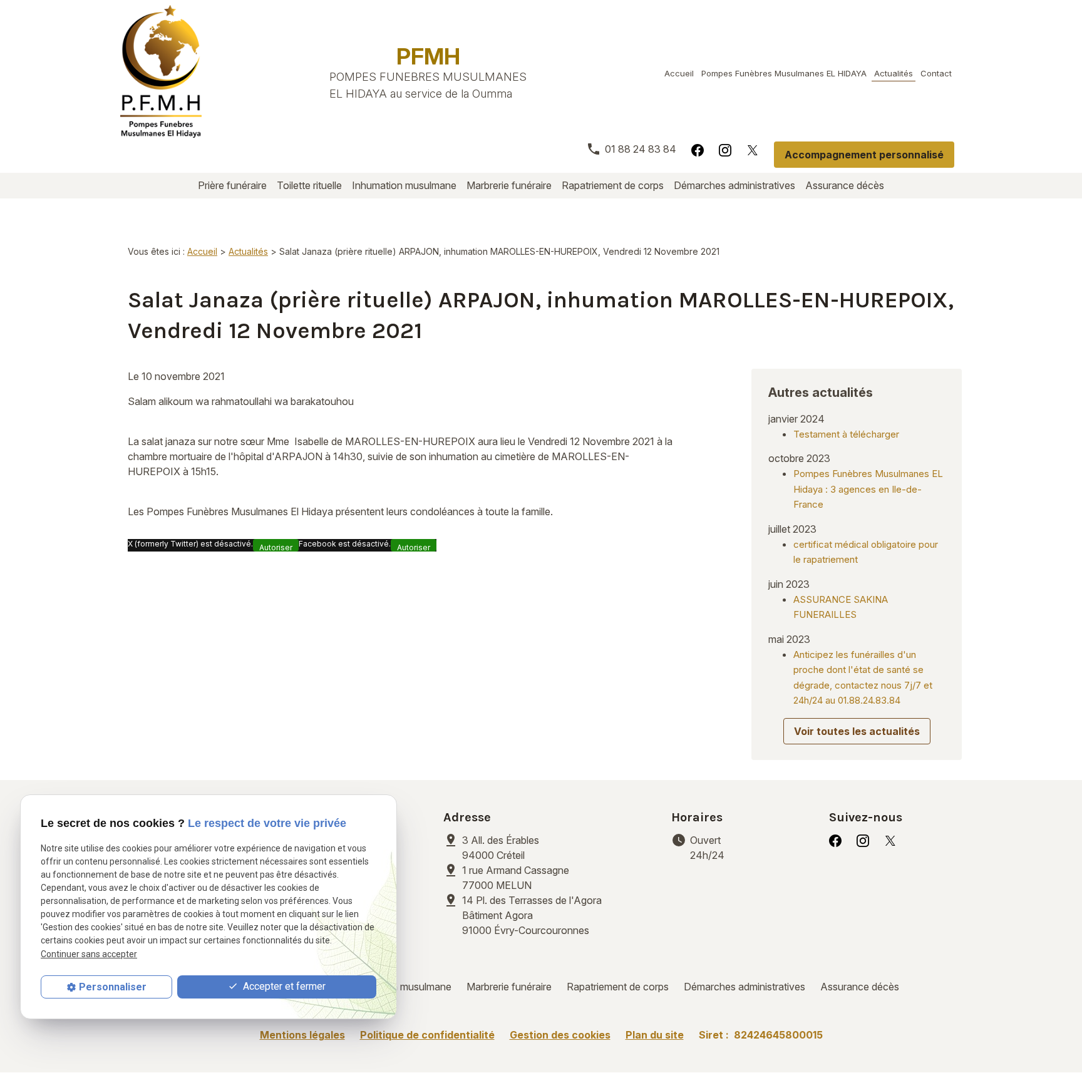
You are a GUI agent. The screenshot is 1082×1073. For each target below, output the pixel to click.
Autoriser (275, 547)
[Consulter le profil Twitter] (752, 149)
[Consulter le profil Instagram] (725, 149)
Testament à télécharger (846, 434)
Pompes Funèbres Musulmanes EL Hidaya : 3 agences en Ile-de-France (868, 489)
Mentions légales (302, 1035)
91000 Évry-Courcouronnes (532, 915)
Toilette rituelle (309, 185)
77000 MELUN (517, 877)
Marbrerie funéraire (509, 185)
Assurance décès (844, 185)
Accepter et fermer (283, 986)
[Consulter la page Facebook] (697, 149)
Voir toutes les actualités (857, 731)
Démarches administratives (734, 185)
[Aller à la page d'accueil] (161, 71)
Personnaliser (113, 987)
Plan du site (655, 1035)
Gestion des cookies (560, 1035)
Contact (936, 73)
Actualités (893, 73)
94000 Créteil (502, 847)
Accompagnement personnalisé (864, 154)
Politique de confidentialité (427, 1035)
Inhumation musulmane (404, 185)
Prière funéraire (232, 185)
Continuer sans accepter (89, 954)
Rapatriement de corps (613, 185)
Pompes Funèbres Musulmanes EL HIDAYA (784, 73)
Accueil (679, 73)
